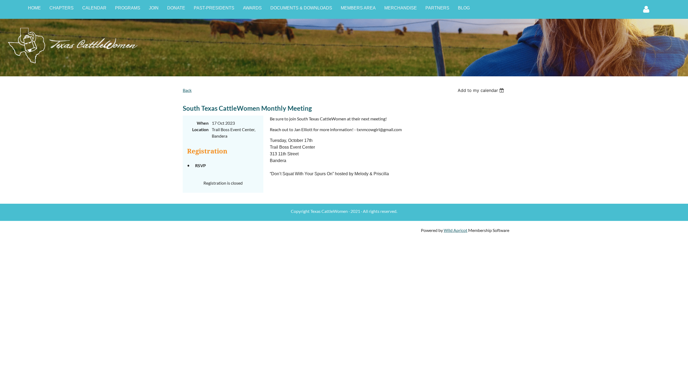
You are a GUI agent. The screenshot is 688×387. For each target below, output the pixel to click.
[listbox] (481, 90)
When (203, 123)
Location (200, 129)
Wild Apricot (455, 230)
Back (187, 90)
